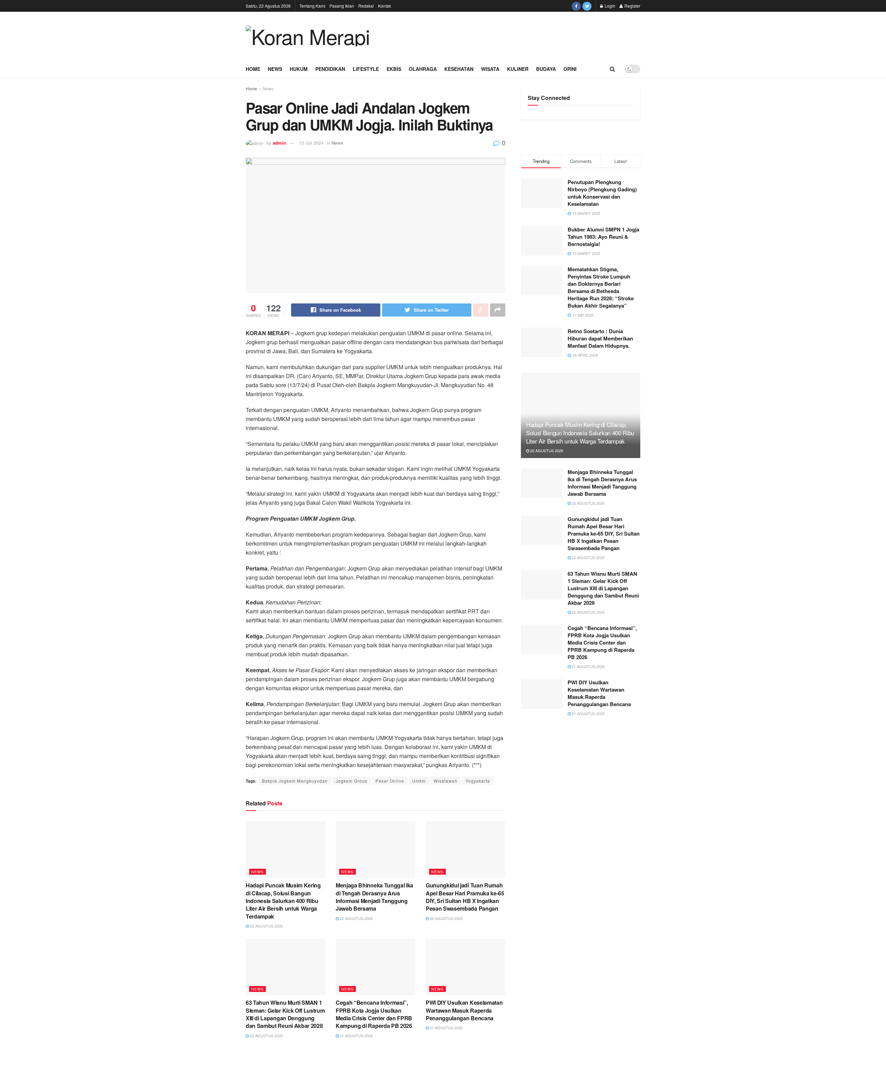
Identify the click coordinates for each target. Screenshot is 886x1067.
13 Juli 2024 (311, 142)
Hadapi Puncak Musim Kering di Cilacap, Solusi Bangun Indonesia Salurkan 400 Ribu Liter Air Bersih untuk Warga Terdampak (283, 900)
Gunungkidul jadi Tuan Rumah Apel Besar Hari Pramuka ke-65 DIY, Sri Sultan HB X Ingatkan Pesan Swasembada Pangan (465, 896)
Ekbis (394, 68)
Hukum (299, 68)
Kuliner (517, 68)
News (275, 68)
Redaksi (366, 6)
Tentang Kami (312, 6)
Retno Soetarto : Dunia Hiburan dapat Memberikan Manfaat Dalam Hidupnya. (600, 338)
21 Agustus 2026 (356, 1035)
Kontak (384, 6)
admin (279, 142)
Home (253, 68)
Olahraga (423, 68)
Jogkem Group (352, 781)
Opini (570, 68)
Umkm (419, 781)
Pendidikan (330, 68)
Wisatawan (446, 781)
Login (609, 6)
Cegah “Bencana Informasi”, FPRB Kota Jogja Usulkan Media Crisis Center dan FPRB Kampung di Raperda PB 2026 (374, 1014)
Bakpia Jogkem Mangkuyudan (295, 781)
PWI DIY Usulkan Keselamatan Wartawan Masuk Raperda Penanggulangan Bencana (464, 1010)
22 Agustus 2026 (266, 926)
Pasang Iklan (341, 6)
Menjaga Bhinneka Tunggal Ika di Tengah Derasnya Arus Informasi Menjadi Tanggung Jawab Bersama (374, 896)
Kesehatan (458, 68)
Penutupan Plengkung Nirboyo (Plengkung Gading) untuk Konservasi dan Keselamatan (602, 193)
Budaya (546, 68)
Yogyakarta (477, 781)
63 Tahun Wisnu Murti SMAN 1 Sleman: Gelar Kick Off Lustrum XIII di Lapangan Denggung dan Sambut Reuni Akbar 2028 (285, 1014)
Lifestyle (366, 68)
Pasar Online (390, 781)
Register (631, 6)
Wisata (490, 68)
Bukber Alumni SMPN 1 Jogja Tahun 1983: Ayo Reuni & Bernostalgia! (603, 237)
